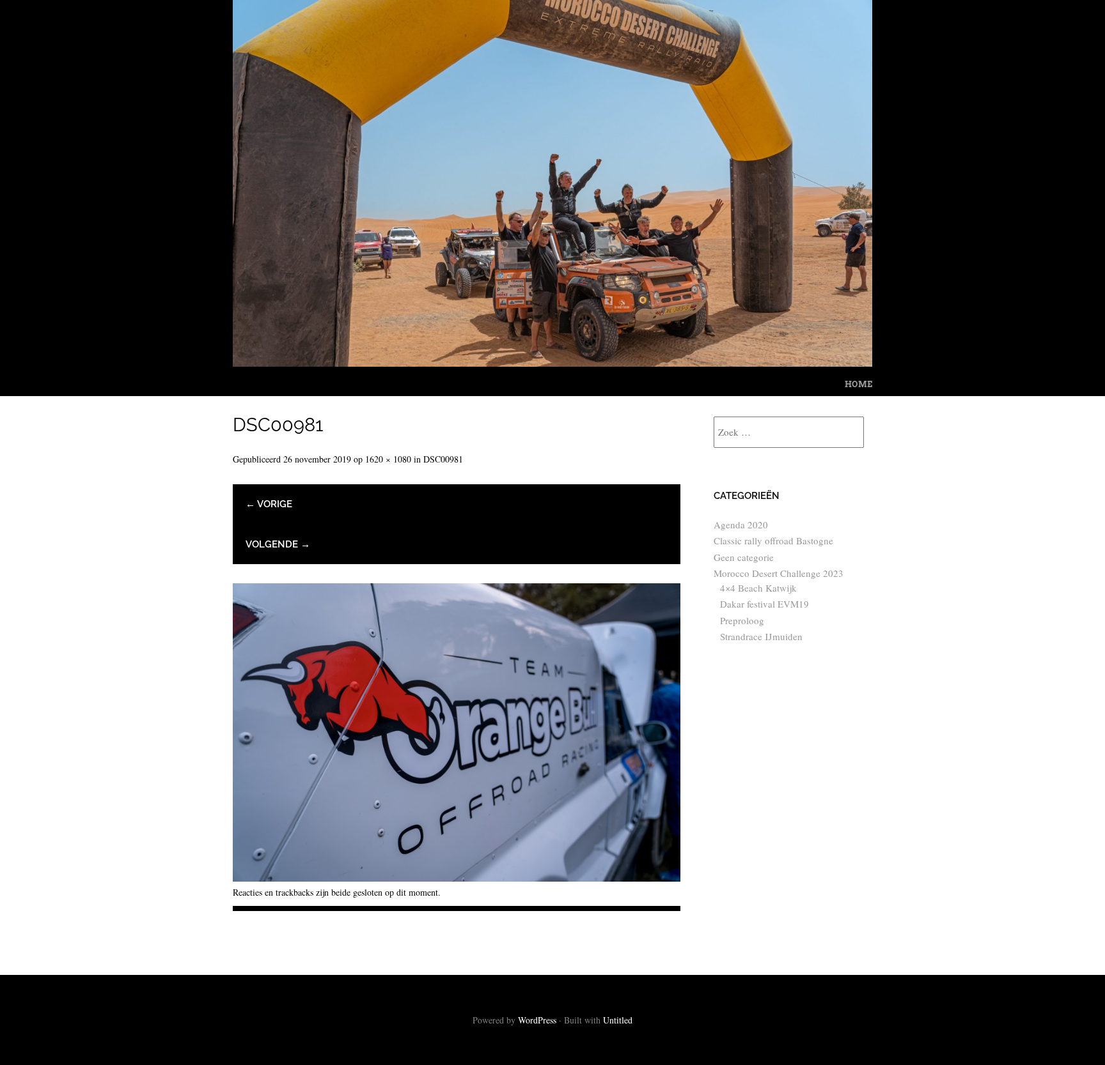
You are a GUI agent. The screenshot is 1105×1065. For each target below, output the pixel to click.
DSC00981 (443, 459)
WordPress (537, 1020)
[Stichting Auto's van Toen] (552, 362)
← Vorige (269, 504)
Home (858, 384)
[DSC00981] (456, 876)
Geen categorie (744, 557)
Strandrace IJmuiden (761, 636)
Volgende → (278, 544)
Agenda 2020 (741, 524)
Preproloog (742, 620)
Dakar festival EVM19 (764, 603)
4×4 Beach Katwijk (758, 587)
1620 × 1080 (388, 459)
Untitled (617, 1020)
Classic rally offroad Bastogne (773, 540)
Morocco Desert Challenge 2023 (778, 573)
